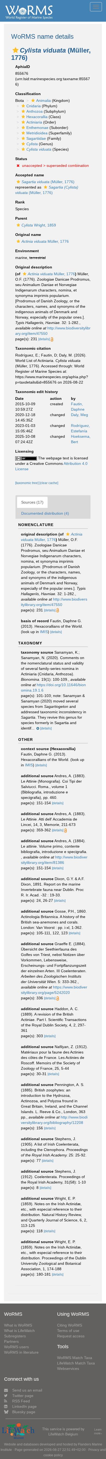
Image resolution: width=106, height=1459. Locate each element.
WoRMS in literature (21, 1352)
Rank (20, 202)
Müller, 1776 (45, 241)
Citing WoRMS (69, 1325)
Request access (71, 1336)
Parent (21, 218)
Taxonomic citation (33, 348)
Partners (11, 1341)
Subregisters (15, 1336)
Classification (28, 94)
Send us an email (27, 1390)
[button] (15, 50)
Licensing (24, 451)
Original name (28, 234)
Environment (27, 251)
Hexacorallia (37, 117)
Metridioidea (37, 133)
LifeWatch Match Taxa (76, 1363)
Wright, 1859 (38, 225)
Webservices (68, 1368)
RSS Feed (21, 1401)
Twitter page (22, 1395)
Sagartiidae (36, 138)
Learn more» (98, 1431)
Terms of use (68, 1330)
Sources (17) (32, 502)
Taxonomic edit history (36, 392)
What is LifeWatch (19, 1330)
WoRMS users (16, 1347)
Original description (33, 267)
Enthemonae (37, 127)
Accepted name (29, 175)
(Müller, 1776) (47, 182)
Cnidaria (33, 106)
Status (21, 159)
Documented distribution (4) (45, 513)
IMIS (44, 632)
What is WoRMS (18, 1325)
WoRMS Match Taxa (74, 1358)
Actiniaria (34, 122)
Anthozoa (34, 111)
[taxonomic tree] (27, 483)
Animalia (43, 100)
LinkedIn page (24, 1406)
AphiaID (22, 66)
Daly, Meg (79, 415)
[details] (44, 339)
